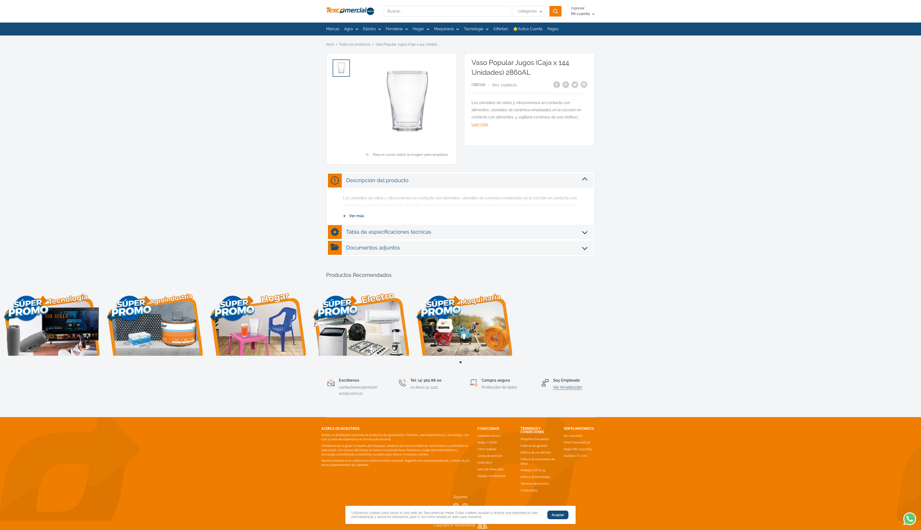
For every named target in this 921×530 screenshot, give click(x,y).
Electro (369, 29)
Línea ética (484, 462)
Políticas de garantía (534, 446)
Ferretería (394, 29)
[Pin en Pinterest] (565, 84)
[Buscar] (555, 11)
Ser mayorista (573, 435)
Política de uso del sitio (535, 452)
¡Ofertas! (500, 29)
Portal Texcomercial (577, 442)
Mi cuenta (581, 13)
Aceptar (558, 515)
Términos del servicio (534, 483)
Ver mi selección (567, 387)
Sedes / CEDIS (487, 442)
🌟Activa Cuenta (528, 29)
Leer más (480, 124)
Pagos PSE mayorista (578, 449)
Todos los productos (355, 44)
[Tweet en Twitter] (575, 84)
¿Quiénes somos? (489, 435)
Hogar (418, 29)
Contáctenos (528, 490)
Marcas (332, 29)
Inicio (330, 44)
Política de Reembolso (535, 477)
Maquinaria (444, 29)
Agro (348, 29)
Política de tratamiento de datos (537, 461)
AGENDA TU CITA (575, 456)
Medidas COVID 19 (532, 470)
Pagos (553, 29)
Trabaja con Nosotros (491, 476)
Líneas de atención (490, 456)
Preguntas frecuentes (534, 439)
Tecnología (473, 29)
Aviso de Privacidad (490, 469)
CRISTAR (478, 85)
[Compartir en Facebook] (556, 84)
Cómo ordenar (486, 449)
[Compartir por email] (584, 84)
